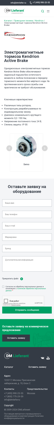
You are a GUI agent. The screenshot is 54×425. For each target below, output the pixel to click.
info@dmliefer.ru (18, 3)
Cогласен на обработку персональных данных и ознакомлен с (26, 289)
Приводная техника (23, 21)
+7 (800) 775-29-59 (13, 396)
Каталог (8, 21)
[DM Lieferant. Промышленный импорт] (14, 12)
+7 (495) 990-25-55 (41, 2)
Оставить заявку (16, 338)
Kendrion (39, 21)
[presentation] (9, 148)
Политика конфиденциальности (23, 417)
